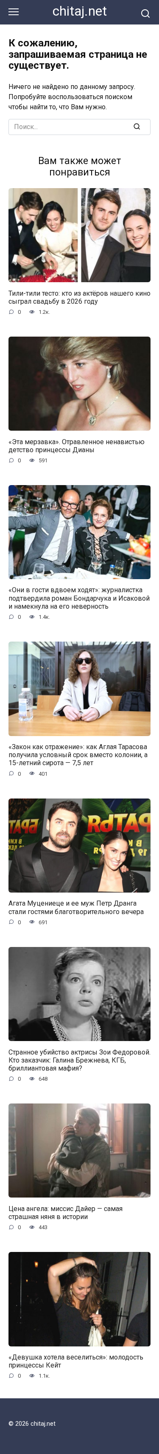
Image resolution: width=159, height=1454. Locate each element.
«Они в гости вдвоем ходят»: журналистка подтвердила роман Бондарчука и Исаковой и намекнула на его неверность (79, 598)
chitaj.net (80, 11)
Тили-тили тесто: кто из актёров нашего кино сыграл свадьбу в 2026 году (79, 297)
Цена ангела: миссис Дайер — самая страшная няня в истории (65, 1212)
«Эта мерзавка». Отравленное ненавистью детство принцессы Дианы (76, 445)
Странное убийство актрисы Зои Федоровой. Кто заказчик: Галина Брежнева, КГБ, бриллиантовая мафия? (79, 1060)
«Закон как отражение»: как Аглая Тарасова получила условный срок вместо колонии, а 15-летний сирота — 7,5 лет (78, 755)
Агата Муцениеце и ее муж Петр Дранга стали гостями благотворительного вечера (76, 907)
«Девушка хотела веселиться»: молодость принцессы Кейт (75, 1361)
